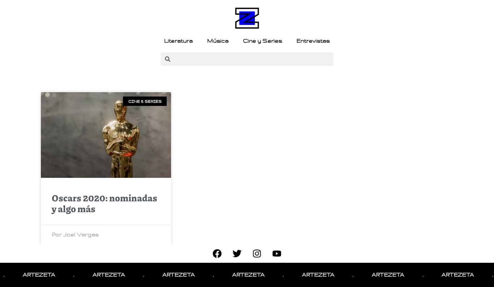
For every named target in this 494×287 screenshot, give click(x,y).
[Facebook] (217, 254)
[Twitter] (237, 254)
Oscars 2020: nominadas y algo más (104, 203)
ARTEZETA (34, 274)
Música (218, 41)
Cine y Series (262, 41)
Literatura (178, 41)
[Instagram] (257, 254)
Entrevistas (313, 41)
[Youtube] (277, 254)
